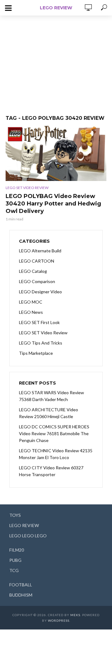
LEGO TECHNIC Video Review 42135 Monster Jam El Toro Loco (55, 454)
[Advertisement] (56, 62)
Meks (75, 615)
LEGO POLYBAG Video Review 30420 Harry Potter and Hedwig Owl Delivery (53, 203)
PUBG (15, 560)
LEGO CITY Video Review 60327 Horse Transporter (51, 471)
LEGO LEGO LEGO (28, 535)
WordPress (58, 620)
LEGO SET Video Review (27, 187)
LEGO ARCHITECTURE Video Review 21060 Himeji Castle (48, 413)
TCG (14, 570)
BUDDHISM (20, 595)
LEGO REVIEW (56, 8)
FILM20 (16, 550)
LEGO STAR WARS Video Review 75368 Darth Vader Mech (51, 396)
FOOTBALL (20, 584)
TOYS (15, 515)
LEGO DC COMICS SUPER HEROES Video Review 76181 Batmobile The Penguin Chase (54, 433)
